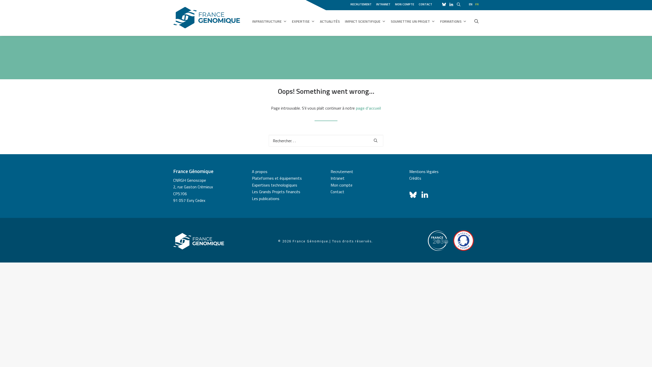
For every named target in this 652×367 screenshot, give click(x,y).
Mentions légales (424, 171)
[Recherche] (326, 141)
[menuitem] (361, 4)
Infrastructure (267, 21)
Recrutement (361, 4)
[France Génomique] (206, 18)
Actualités (330, 21)
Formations (450, 21)
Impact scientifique (363, 21)
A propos (259, 171)
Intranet (383, 4)
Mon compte (404, 4)
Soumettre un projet (410, 21)
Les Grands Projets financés (276, 192)
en (470, 4)
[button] (476, 21)
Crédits (415, 178)
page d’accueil (368, 108)
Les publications (265, 198)
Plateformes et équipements (277, 178)
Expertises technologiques (274, 185)
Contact (425, 4)
